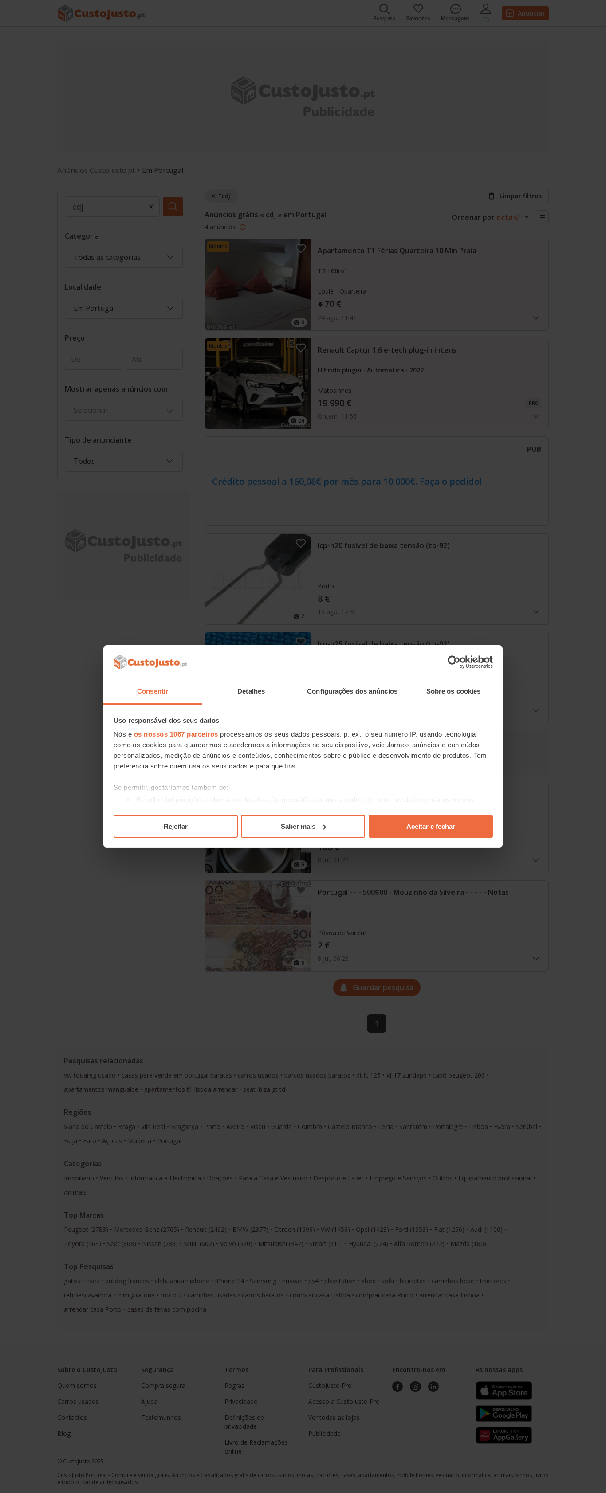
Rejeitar (176, 826)
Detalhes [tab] (251, 691)
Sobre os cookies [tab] (453, 691)
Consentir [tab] (152, 691)
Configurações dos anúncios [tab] (352, 691)
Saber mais (298, 826)
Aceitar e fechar (430, 826)
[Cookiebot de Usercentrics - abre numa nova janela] (454, 662)
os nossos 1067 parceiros (176, 734)
